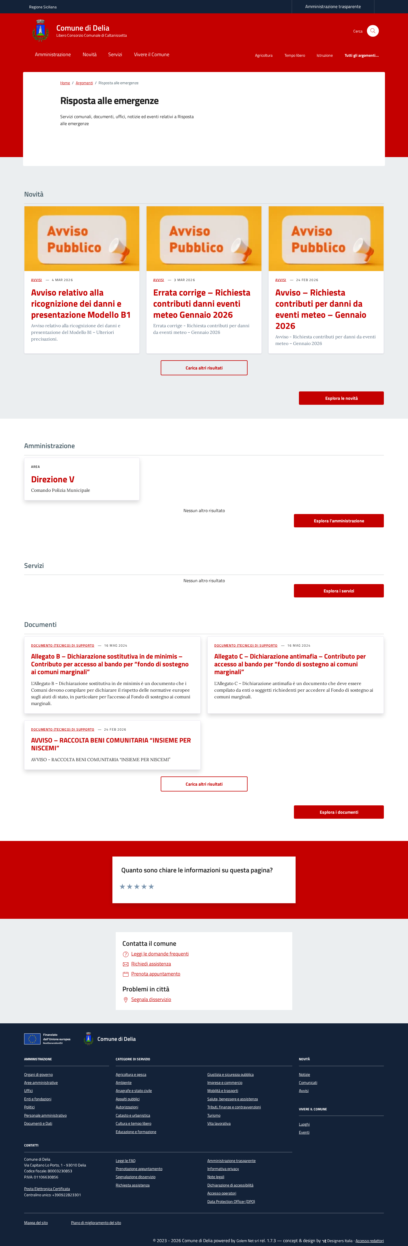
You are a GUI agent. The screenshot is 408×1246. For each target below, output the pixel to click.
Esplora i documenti (339, 812)
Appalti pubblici (128, 1099)
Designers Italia (339, 1241)
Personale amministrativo (45, 1115)
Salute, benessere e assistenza (232, 1099)
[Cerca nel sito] (373, 31)
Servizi (115, 54)
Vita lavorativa (219, 1123)
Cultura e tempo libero (133, 1123)
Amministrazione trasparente (333, 6)
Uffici (28, 1091)
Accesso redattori (370, 1241)
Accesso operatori (221, 1193)
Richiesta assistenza (133, 1185)
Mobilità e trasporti (222, 1091)
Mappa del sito (36, 1223)
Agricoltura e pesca (131, 1074)
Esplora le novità (341, 398)
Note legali (215, 1177)
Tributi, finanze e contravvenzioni (234, 1107)
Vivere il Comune (151, 54)
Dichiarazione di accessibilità (230, 1185)
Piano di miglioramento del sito (96, 1223)
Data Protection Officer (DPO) (231, 1201)
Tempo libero (294, 55)
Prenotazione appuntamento (139, 1169)
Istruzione (325, 55)
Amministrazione (53, 54)
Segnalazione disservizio (135, 1177)
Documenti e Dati (38, 1123)
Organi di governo (38, 1074)
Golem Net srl (247, 1241)
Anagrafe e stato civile (134, 1091)
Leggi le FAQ (125, 1161)
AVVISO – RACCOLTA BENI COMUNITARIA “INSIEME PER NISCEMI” (111, 744)
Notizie (304, 1074)
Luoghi (304, 1124)
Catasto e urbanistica (133, 1115)
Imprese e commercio (224, 1082)
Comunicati (308, 1082)
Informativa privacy (223, 1169)
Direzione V (52, 479)
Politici (29, 1107)
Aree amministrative (41, 1082)
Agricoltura (264, 55)
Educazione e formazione (136, 1132)
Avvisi (304, 1091)
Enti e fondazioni (37, 1099)
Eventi (304, 1132)
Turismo (213, 1115)
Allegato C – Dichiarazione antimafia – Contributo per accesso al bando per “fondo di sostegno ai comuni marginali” (290, 664)
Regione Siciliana (43, 7)
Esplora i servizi (339, 590)
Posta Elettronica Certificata (47, 1189)
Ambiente (124, 1082)
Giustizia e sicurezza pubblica (230, 1074)
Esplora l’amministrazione (339, 520)
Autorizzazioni (127, 1107)
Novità (90, 54)
